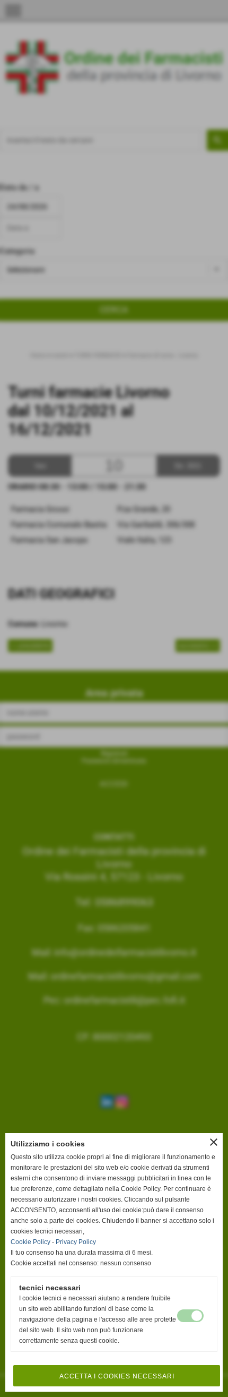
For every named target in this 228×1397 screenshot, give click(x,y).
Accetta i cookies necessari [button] (116, 1376)
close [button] (213, 1142)
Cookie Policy (30, 1242)
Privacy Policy (76, 1242)
